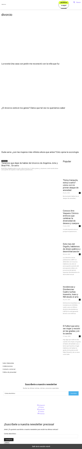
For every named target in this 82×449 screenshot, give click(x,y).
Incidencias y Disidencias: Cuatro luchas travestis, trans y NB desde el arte (70, 292)
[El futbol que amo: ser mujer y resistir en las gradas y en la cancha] (72, 319)
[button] (76, 2)
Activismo (4, 161)
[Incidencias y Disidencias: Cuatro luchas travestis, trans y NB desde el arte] (72, 280)
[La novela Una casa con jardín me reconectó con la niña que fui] (41, 41)
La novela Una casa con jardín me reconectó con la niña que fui (30, 64)
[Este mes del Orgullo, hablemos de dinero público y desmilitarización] (72, 237)
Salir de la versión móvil (41, 446)
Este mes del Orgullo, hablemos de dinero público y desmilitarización (71, 248)
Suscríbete (74, 393)
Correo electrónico (10, 433)
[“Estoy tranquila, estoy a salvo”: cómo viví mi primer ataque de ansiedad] (72, 173)
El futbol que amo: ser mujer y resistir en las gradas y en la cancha (71, 330)
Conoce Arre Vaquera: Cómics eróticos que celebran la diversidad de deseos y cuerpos (71, 217)
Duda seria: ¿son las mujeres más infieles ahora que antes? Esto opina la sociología (40, 152)
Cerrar (7, 442)
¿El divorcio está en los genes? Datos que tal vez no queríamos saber (33, 108)
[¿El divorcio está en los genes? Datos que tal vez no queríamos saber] (41, 85)
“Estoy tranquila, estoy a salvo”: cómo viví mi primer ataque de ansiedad (70, 185)
